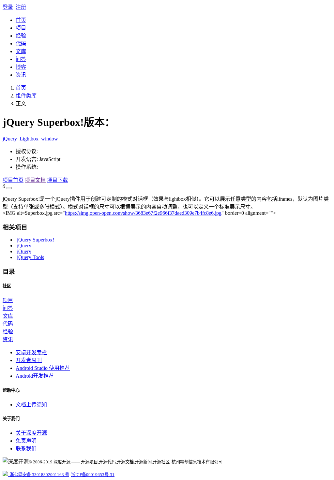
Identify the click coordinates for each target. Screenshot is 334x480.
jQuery (10, 138)
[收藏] (9, 188)
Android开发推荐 (35, 376)
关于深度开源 (31, 433)
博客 (21, 67)
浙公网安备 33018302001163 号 (38, 474)
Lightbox (29, 138)
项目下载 (57, 180)
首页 (21, 20)
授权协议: (27, 151)
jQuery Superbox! (35, 239)
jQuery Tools (30, 257)
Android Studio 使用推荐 (43, 368)
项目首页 (13, 180)
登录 (8, 7)
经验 (21, 35)
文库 (21, 51)
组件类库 (26, 95)
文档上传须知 (31, 404)
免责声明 (26, 441)
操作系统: (27, 167)
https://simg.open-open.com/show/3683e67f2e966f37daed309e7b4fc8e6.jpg (143, 213)
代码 (21, 43)
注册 (21, 7)
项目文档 (35, 180)
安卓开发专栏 (31, 352)
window (49, 138)
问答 (21, 59)
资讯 (21, 75)
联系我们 (26, 448)
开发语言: (27, 159)
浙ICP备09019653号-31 (92, 474)
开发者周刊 (29, 360)
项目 (21, 28)
